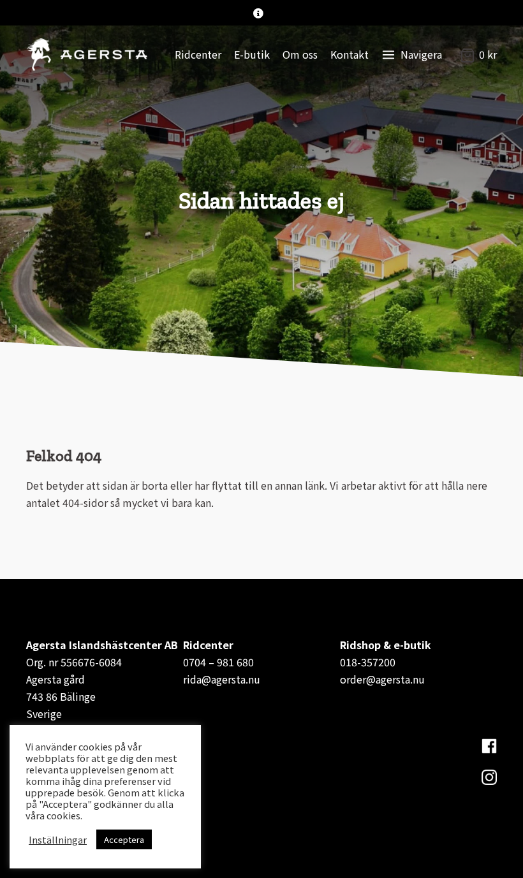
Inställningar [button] (58, 839)
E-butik (252, 54)
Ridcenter (198, 54)
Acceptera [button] (124, 839)
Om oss (300, 54)
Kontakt (349, 54)
